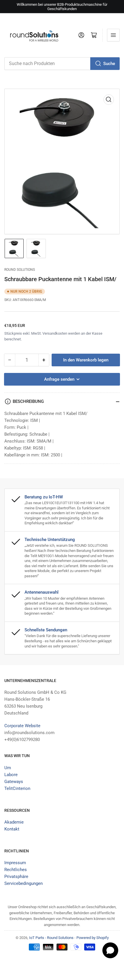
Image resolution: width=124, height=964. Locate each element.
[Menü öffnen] (113, 35)
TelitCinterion (17, 788)
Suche (109, 63)
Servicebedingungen (23, 883)
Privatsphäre (16, 876)
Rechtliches (15, 869)
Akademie (14, 822)
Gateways (13, 781)
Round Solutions (19, 270)
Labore (11, 774)
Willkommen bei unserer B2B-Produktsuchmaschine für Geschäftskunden (62, 6)
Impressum (15, 862)
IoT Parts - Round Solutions (51, 938)
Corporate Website (22, 725)
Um (7, 767)
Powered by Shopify (92, 938)
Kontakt (11, 829)
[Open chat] (110, 950)
